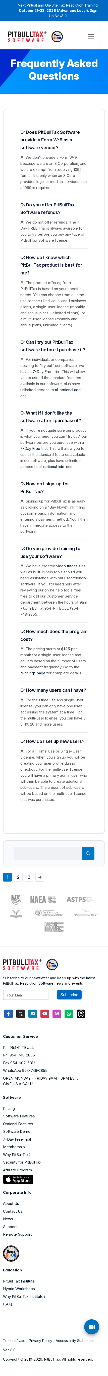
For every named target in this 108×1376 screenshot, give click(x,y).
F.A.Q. (8, 1304)
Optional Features (18, 1123)
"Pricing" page (32, 673)
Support (10, 1226)
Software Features (19, 1116)
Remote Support (17, 1234)
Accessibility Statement (75, 1340)
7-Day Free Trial (17, 1139)
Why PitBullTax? (17, 1154)
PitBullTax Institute (19, 1281)
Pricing (9, 1108)
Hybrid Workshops (19, 1288)
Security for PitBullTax (22, 1162)
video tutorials (68, 566)
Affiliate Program (17, 1170)
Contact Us (13, 1211)
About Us (11, 1203)
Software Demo (16, 1131)
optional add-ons (57, 466)
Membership (14, 1146)
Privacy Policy (40, 1340)
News (8, 1218)
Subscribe (69, 994)
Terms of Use (14, 1340)
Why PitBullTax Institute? (24, 1296)
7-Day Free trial (46, 371)
